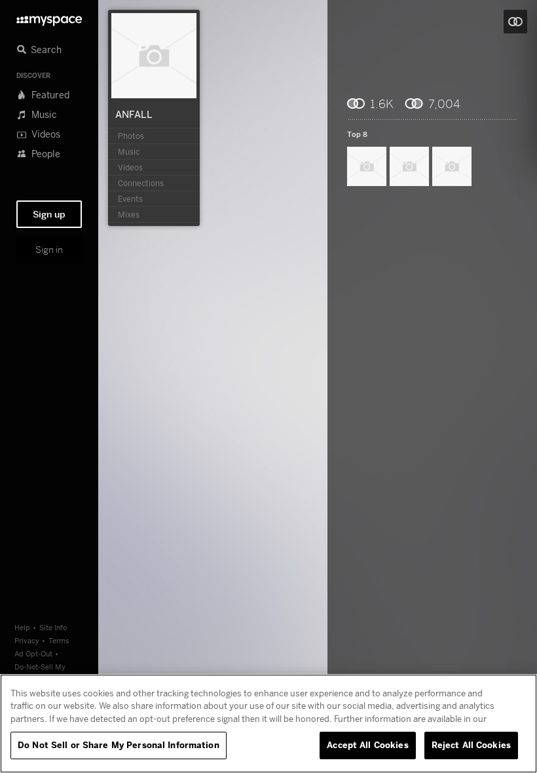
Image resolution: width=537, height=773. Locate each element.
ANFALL (134, 114)
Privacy (26, 640)
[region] (268, 723)
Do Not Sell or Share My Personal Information (118, 745)
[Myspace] (49, 17)
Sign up (49, 214)
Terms (58, 640)
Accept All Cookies (367, 745)
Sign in (49, 249)
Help (22, 627)
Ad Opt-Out (33, 653)
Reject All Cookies (471, 745)
